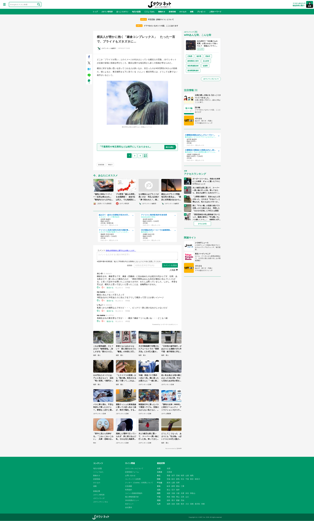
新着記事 (96, 491)
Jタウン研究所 (107, 12)
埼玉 (182, 479)
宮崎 (192, 504)
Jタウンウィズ (99, 498)
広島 (182, 497)
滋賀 (168, 493)
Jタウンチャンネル (100, 502)
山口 (187, 497)
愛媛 (178, 500)
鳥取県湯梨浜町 (193, 66)
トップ (95, 12)
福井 (178, 490)
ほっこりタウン (122, 12)
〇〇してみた (149, 12)
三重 (182, 486)
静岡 (173, 486)
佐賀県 (205, 66)
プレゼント (201, 12)
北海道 (169, 472)
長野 (178, 482)
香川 (173, 500)
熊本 (182, 504)
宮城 (178, 475)
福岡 (168, 504)
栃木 (173, 479)
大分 (187, 504)
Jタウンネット (159, 4)
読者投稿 (172, 12)
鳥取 (168, 497)
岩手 (173, 475)
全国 (168, 468)
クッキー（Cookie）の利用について (139, 482)
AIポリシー (129, 504)
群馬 (178, 479)
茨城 (168, 479)
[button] (4, 4)
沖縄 (203, 504)
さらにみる (202, 224)
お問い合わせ (130, 475)
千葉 (187, 479)
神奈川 (110, 165)
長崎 (178, 504)
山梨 (173, 482)
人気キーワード (215, 12)
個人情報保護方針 (132, 497)
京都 (173, 493)
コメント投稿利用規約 (133, 493)
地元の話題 (136, 12)
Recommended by (170, 448)
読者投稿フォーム (132, 472)
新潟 (168, 482)
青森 (168, 475)
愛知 (178, 486)
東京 (192, 479)
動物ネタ (161, 12)
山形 (187, 475)
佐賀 (173, 504)
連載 (191, 12)
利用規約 (128, 490)
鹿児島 (197, 504)
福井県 (198, 56)
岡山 (178, 497)
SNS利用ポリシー (132, 500)
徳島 (168, 500)
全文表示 (145, 155)
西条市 (207, 56)
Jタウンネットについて (134, 468)
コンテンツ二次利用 (133, 479)
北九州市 (206, 61)
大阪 (178, 493)
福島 (192, 475)
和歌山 (192, 493)
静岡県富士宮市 (193, 61)
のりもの (182, 12)
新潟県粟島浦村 (193, 70)
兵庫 (182, 493)
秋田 (182, 475)
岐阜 (168, 486)
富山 (168, 490)
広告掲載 (128, 486)
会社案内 (128, 507)
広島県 (190, 56)
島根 (173, 497)
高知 (182, 500)
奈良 (187, 493)
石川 (173, 490)
